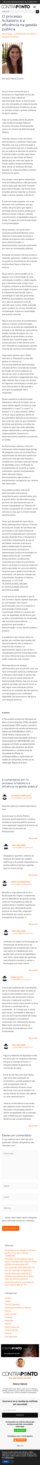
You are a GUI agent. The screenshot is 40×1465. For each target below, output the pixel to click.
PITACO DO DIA (11, 1330)
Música (8, 1323)
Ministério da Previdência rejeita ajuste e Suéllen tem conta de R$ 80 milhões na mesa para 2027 (21, 1262)
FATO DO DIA (10, 1314)
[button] (34, 7)
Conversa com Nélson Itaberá (18, 1307)
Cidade (8, 1301)
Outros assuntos (12, 1327)
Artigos (8, 1298)
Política (8, 1333)
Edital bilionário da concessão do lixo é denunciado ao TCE (19, 1283)
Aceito (6, 1461)
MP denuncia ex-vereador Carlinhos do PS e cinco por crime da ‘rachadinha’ (20, 1253)
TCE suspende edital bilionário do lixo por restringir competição (20, 1269)
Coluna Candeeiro (12, 1304)
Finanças (9, 1317)
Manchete (9, 1320)
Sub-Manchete (11, 1336)
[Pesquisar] (37, 11)
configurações (9, 1458)
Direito (8, 1311)
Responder (33, 838)
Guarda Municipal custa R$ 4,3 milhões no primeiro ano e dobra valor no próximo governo (19, 1276)
